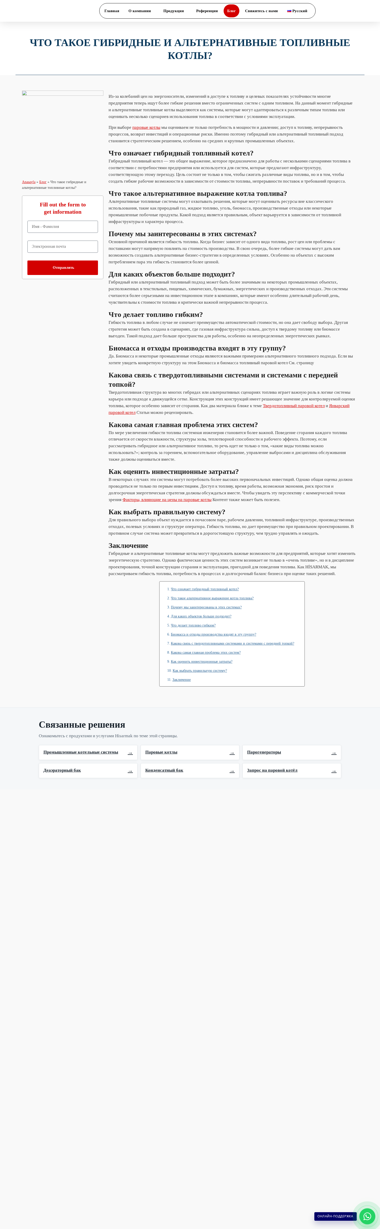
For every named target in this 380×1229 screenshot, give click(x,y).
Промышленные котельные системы (88, 752)
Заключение (181, 679)
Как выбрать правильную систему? (200, 670)
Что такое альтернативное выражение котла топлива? (212, 598)
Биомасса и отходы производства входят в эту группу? (213, 634)
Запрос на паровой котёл (292, 770)
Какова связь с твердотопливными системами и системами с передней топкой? (232, 643)
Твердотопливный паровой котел (294, 405)
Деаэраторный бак (88, 770)
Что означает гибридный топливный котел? (205, 589)
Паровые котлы (190, 752)
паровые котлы (146, 127)
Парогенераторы (292, 752)
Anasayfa (28, 182)
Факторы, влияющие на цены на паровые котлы (167, 499)
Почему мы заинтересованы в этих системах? (206, 607)
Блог (43, 182)
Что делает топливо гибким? (193, 625)
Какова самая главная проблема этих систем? (206, 652)
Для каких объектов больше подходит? (201, 616)
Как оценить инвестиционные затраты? (201, 661)
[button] (360, 11)
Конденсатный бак (190, 770)
